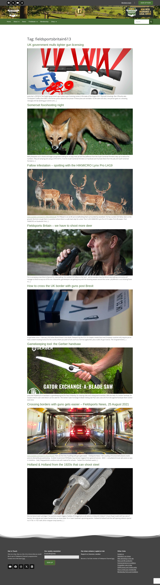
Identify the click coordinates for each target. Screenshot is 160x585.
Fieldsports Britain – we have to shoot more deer (59, 225)
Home (9, 21)
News (24, 21)
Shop (53, 21)
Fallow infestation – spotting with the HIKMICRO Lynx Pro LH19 (69, 165)
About (16, 21)
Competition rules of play (125, 565)
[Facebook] (9, 3)
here (23, 558)
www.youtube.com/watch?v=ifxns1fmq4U (41, 456)
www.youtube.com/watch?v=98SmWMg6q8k (41, 217)
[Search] (151, 21)
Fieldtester (32, 21)
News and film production (125, 560)
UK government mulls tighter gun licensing (55, 44)
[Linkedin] (32, 566)
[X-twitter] (13, 3)
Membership (44, 21)
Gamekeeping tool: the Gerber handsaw (54, 344)
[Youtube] (17, 3)
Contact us (121, 554)
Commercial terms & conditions (127, 563)
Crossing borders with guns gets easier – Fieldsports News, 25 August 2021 (78, 404)
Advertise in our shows (124, 556)
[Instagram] (22, 3)
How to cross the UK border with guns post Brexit (60, 286)
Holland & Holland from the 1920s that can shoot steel (63, 464)
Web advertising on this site (126, 558)
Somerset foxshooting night (45, 105)
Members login (126, 3)
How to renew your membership (127, 569)
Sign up (50, 562)
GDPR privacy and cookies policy (127, 567)
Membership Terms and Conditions (128, 572)
